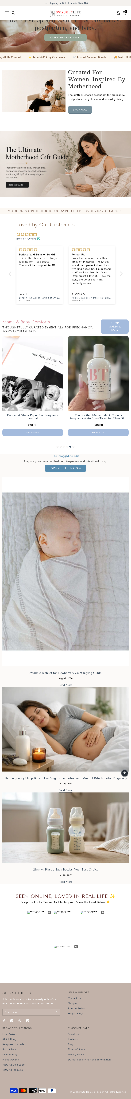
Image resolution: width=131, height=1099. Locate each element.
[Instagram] (11, 1020)
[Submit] (56, 1012)
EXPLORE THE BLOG (64, 468)
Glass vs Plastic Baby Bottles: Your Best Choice (65, 869)
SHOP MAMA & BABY (114, 327)
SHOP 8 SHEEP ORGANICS (65, 37)
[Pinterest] (19, 1020)
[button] (124, 773)
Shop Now (80, 109)
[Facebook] (3, 1020)
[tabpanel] (33, 387)
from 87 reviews (26, 238)
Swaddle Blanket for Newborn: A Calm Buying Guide (65, 673)
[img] (67, 234)
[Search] (13, 13)
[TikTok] (27, 1020)
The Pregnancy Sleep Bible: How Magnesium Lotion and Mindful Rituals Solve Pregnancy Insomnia (65, 780)
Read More (65, 684)
